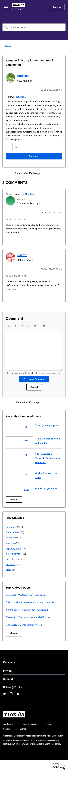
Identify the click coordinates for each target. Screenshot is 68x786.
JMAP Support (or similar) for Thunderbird (28, 616)
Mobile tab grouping (46, 495)
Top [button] (4, 778)
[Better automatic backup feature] (47, 176)
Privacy (6, 735)
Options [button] (64, 46)
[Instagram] (11, 700)
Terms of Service (31, 730)
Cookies (24, 735)
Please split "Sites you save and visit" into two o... (32, 623)
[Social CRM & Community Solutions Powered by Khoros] (58, 779)
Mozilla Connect (19, 7)
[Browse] (6, 7)
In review (10, 549)
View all (14, 506)
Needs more (12, 544)
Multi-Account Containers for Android (25, 631)
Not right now (13, 565)
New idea (22, 96)
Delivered (11, 571)
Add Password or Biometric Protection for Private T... (47, 464)
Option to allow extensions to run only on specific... (33, 608)
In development (14, 560)
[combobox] (34, 27)
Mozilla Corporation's (18, 742)
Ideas (7, 45)
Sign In (57, 7)
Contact (40, 735)
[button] (9, 149)
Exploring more (14, 555)
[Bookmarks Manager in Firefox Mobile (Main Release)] (52, 176)
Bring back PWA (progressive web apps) (27, 601)
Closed (9, 576)
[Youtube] (17, 700)
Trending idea (13, 538)
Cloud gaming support (47, 432)
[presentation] (9, 329)
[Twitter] (4, 700)
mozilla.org (8, 730)
